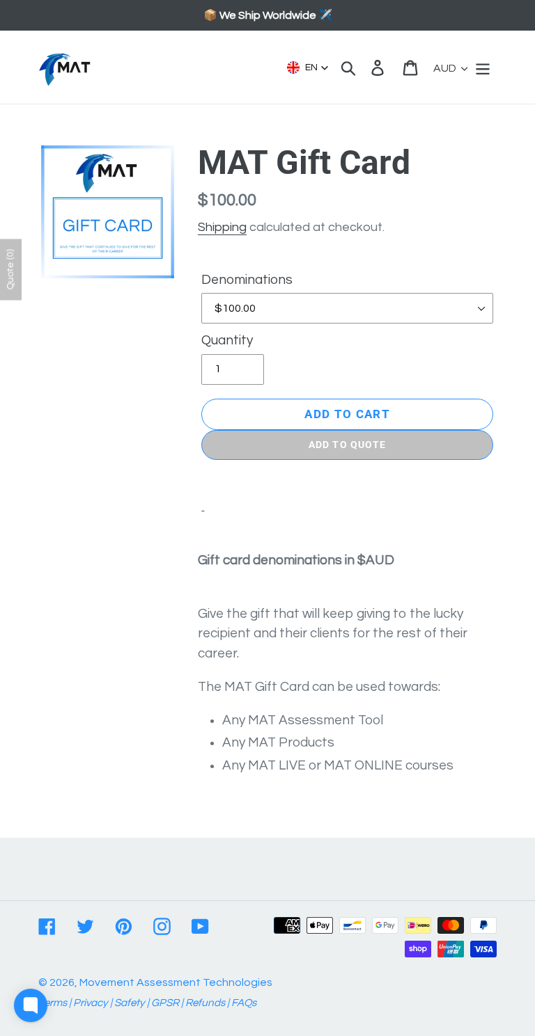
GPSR (165, 1003)
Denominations (247, 280)
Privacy (90, 1003)
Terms (52, 1003)
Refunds (205, 1003)
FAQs (243, 1003)
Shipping (222, 227)
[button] (308, 67)
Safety (129, 1003)
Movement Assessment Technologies (175, 982)
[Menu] (484, 67)
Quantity (227, 340)
